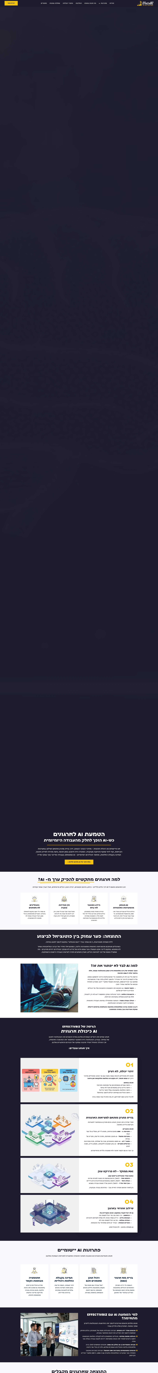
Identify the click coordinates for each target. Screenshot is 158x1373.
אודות (112, 3)
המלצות (79, 3)
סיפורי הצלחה (68, 3)
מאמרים (44, 3)
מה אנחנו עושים (90, 3)
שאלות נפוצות (55, 3)
